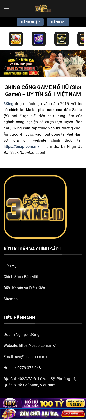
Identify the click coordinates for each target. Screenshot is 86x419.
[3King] (43, 8)
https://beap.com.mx (21, 146)
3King (34, 334)
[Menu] (6, 8)
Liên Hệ (10, 265)
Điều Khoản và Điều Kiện (24, 288)
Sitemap (11, 299)
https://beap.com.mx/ (37, 345)
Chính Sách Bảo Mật (21, 276)
